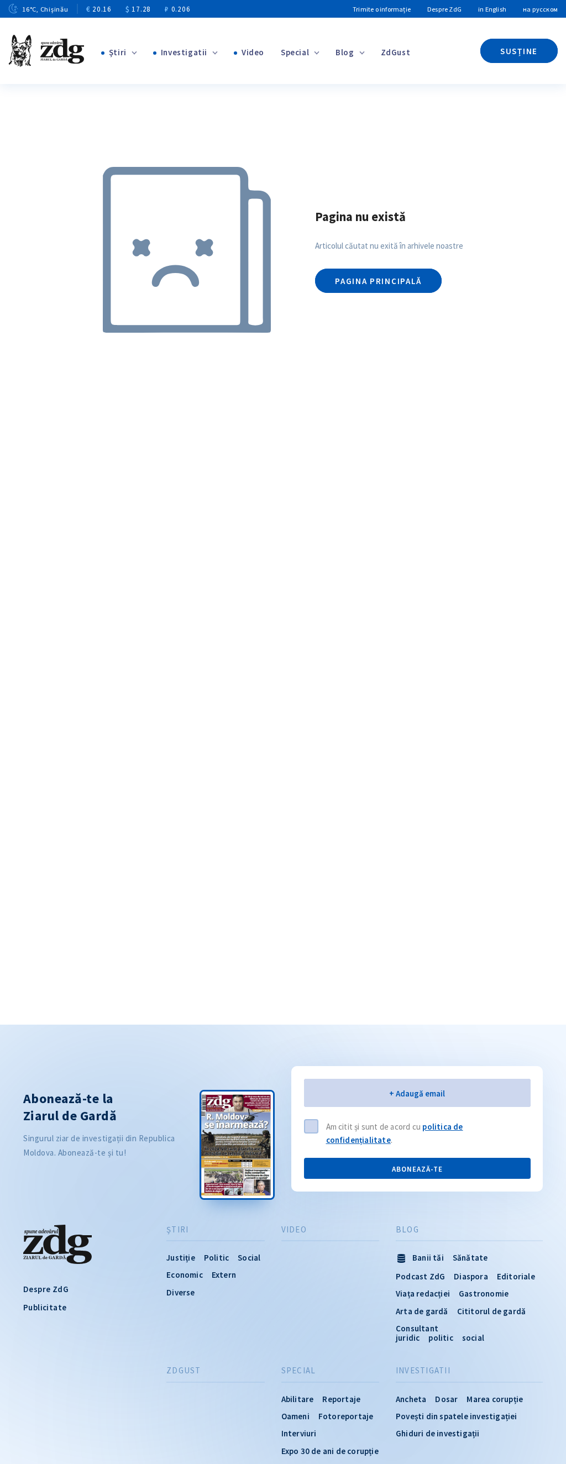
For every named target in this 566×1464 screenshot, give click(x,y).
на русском (540, 9)
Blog (345, 52)
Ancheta (411, 1399)
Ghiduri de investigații (438, 1433)
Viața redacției (423, 1293)
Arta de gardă (422, 1311)
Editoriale (516, 1276)
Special (295, 52)
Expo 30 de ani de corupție (330, 1451)
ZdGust (396, 52)
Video (253, 52)
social (473, 1337)
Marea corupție (495, 1399)
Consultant (417, 1328)
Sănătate (470, 1257)
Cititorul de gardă (491, 1311)
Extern (224, 1274)
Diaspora (471, 1276)
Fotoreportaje (346, 1416)
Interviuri (299, 1433)
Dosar (446, 1399)
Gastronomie (484, 1293)
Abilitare (297, 1399)
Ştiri (118, 52)
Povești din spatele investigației (456, 1416)
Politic (216, 1257)
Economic (184, 1274)
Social (249, 1257)
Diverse (180, 1292)
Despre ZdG (444, 9)
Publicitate (44, 1307)
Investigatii (184, 52)
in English (492, 9)
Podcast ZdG (420, 1276)
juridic (408, 1337)
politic (440, 1337)
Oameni (295, 1416)
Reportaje (341, 1399)
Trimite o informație (382, 9)
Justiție (180, 1257)
